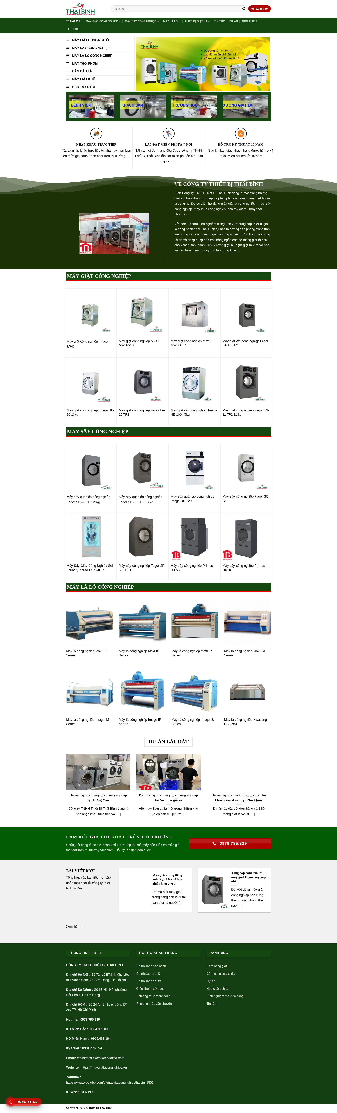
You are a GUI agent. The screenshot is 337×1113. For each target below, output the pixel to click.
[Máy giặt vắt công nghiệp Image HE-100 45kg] (194, 382)
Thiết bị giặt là (196, 21)
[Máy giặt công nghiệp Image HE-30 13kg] (90, 382)
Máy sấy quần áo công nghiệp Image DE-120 (192, 499)
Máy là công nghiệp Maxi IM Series (244, 653)
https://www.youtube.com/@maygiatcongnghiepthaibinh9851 (109, 1082)
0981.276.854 (92, 1048)
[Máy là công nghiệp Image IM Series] (89, 691)
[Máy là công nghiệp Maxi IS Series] (142, 623)
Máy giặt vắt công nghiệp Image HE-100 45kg (194, 412)
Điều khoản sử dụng (150, 988)
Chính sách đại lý (148, 973)
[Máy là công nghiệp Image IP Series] (142, 691)
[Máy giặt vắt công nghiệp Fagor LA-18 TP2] (246, 312)
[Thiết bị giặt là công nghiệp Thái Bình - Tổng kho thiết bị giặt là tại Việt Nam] (85, 9)
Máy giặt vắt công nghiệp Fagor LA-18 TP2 (245, 343)
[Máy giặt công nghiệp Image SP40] (90, 312)
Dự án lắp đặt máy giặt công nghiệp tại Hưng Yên (98, 797)
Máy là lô (170, 21)
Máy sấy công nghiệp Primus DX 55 (192, 568)
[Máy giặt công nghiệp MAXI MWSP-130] (143, 312)
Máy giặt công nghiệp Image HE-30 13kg (90, 412)
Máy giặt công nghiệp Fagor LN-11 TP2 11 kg (246, 412)
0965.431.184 (101, 1038)
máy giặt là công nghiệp (238, 203)
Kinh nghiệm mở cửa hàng (225, 996)
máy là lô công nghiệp (210, 209)
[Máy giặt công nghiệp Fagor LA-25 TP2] (143, 382)
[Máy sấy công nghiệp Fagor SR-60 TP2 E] (143, 537)
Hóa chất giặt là (217, 988)
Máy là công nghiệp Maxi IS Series (139, 653)
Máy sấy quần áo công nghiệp (140, 497)
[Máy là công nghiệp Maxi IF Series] (89, 623)
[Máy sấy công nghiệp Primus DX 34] (246, 537)
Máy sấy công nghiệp (140, 21)
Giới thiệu (249, 21)
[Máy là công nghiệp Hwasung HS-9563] (247, 691)
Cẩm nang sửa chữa (221, 973)
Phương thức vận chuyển (154, 1003)
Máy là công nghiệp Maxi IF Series (86, 653)
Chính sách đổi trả (148, 981)
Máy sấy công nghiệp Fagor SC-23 (246, 499)
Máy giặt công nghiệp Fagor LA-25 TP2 (142, 412)
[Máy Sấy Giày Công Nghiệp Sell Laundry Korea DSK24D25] (90, 537)
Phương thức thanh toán (153, 996)
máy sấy (264, 203)
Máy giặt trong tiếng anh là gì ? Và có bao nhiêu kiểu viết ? (167, 879)
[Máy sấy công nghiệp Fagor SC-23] (246, 468)
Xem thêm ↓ (74, 926)
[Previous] (65, 790)
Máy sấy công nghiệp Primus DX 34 (244, 568)
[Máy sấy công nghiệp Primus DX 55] (194, 537)
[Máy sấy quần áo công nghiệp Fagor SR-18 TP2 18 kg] (143, 468)
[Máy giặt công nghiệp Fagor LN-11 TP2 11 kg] (246, 382)
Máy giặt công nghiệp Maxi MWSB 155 (190, 343)
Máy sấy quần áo (79, 497)
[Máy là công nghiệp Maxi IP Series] (194, 623)
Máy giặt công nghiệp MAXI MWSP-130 (139, 343)
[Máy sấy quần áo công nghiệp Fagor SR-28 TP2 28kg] (90, 468)
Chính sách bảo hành (151, 966)
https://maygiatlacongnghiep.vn (104, 1067)
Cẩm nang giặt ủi (218, 966)
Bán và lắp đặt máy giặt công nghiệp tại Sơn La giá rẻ (168, 797)
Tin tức (219, 21)
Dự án (233, 21)
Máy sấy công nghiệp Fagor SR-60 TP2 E (142, 568)
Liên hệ (73, 29)
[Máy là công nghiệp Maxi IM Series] (247, 623)
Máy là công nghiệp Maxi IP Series (191, 653)
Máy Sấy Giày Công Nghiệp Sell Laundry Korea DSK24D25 (90, 568)
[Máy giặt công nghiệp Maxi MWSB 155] (194, 312)
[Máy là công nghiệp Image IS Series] (194, 691)
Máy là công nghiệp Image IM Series (87, 722)
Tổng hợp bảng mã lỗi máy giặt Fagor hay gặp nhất (248, 877)
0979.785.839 (90, 1019)
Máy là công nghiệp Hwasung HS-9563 (245, 722)
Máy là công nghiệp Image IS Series (192, 722)
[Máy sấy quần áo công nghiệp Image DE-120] (194, 468)
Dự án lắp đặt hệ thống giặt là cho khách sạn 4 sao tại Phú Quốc (238, 797)
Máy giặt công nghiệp (102, 21)
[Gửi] (244, 8)
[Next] (272, 790)
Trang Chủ (73, 21)
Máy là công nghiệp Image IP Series (140, 722)
